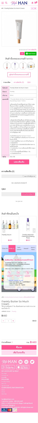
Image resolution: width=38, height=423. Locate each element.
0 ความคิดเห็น (31, 50)
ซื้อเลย (19, 347)
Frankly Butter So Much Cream (14, 8)
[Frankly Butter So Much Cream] (19, 29)
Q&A (29, 82)
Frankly (14, 311)
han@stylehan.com (8, 399)
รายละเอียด (6, 82)
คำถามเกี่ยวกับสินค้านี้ (28, 194)
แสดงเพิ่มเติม (19, 162)
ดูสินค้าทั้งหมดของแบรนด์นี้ (19, 75)
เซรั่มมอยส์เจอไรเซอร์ (29, 297)
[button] (34, 230)
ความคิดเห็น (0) (19, 82)
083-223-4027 (18, 401)
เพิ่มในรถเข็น (19, 352)
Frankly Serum (6, 234)
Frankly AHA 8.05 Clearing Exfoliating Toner (28, 236)
